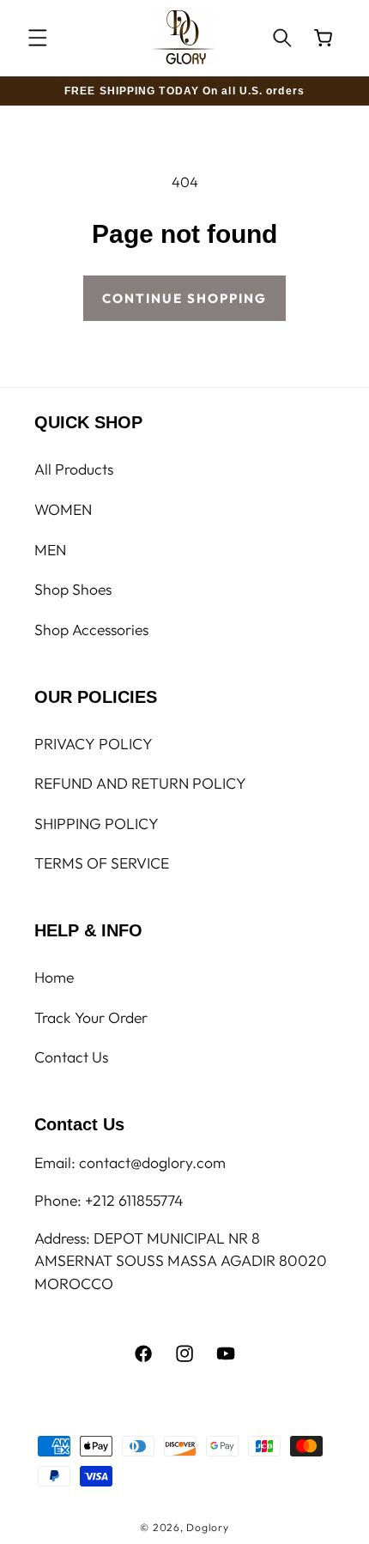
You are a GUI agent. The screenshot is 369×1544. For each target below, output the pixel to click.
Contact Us (71, 1057)
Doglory (207, 1527)
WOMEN (63, 509)
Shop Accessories (91, 629)
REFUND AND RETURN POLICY (140, 783)
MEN (50, 550)
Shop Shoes (73, 589)
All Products (73, 469)
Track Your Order (91, 1017)
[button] (37, 37)
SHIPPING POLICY (96, 823)
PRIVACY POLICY (93, 744)
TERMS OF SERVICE (101, 863)
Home (54, 977)
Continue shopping (184, 298)
